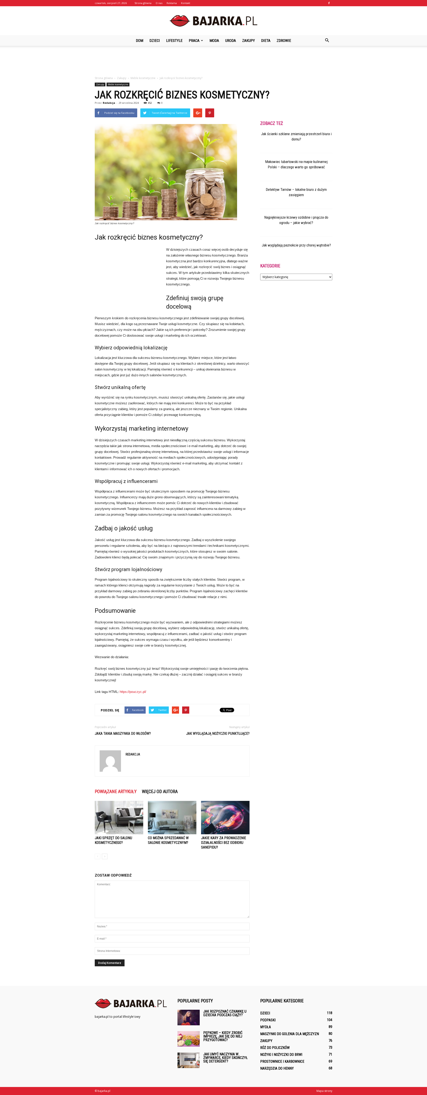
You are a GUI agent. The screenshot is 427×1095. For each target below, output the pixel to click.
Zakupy (248, 40)
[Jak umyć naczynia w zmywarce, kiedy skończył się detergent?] (188, 1060)
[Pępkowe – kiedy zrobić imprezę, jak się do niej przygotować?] (188, 1039)
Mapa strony (324, 1091)
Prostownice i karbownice (282, 1061)
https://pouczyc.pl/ (133, 692)
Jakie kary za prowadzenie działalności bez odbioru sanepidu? (223, 842)
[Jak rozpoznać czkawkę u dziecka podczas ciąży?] (188, 1017)
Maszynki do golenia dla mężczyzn (289, 1034)
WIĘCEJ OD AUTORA (160, 791)
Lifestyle (174, 40)
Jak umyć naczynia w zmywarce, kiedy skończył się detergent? (225, 1057)
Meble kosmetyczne (118, 84)
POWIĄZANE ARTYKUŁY (116, 791)
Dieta (265, 40)
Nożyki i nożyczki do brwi (281, 1054)
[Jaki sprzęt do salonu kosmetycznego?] (119, 817)
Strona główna (143, 3)
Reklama (172, 3)
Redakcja (109, 102)
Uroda (230, 40)
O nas (159, 3)
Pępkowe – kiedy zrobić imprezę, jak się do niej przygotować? (222, 1036)
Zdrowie (284, 40)
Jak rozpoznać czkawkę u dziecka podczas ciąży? (224, 1013)
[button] (327, 40)
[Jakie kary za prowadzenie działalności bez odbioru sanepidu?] (225, 817)
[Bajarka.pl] (213, 21)
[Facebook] (329, 3)
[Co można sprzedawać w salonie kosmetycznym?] (172, 817)
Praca (194, 40)
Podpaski (268, 1020)
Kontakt (185, 3)
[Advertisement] (213, 61)
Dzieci (154, 40)
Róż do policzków (275, 1048)
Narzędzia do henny (277, 1068)
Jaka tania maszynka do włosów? (123, 733)
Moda (214, 40)
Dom (139, 40)
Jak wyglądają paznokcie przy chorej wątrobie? (296, 245)
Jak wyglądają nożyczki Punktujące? (218, 733)
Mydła (265, 1027)
